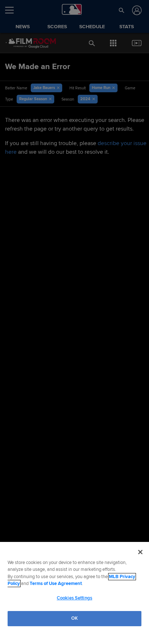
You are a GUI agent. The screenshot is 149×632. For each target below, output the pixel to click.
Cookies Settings (74, 598)
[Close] (140, 552)
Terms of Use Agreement (56, 583)
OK (74, 618)
